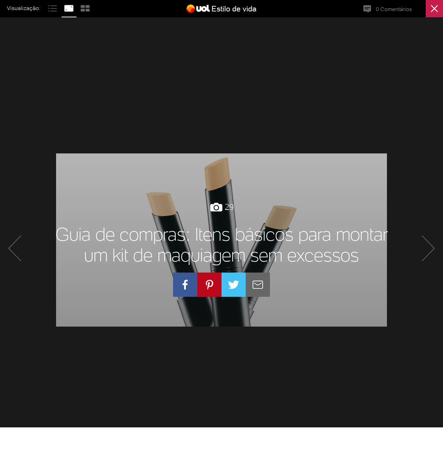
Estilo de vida (233, 8)
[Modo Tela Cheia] (70, 7)
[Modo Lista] (53, 7)
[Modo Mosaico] (85, 7)
